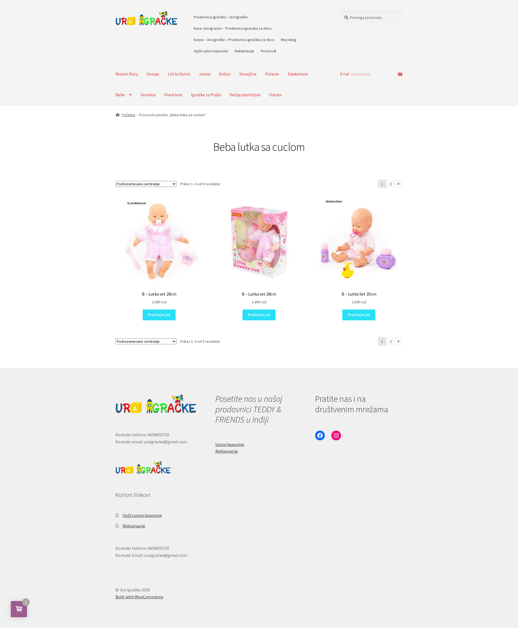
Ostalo (275, 94)
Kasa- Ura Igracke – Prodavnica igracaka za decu (232, 28)
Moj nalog (288, 39)
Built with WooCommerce (139, 596)
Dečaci (225, 74)
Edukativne (298, 74)
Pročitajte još (159, 314)
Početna (128, 114)
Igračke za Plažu (206, 94)
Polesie (272, 74)
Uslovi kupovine (229, 444)
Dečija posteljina (245, 94)
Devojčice (248, 74)
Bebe (120, 94)
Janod (204, 74)
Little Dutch (179, 74)
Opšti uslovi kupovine (211, 51)
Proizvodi (268, 51)
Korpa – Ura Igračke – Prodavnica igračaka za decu (234, 39)
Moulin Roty (126, 74)
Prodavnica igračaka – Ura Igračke (221, 17)
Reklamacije (244, 51)
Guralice (148, 94)
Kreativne (173, 94)
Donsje (152, 74)
